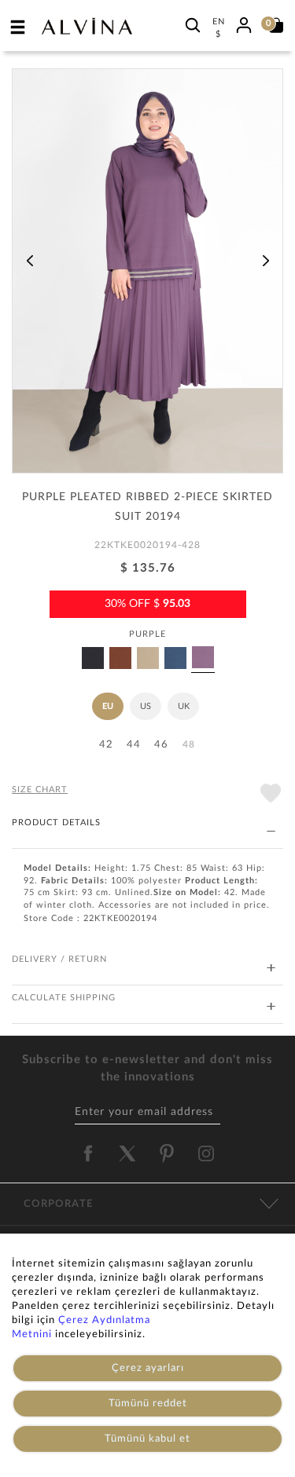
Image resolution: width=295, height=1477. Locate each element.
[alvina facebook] (88, 1153)
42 (106, 745)
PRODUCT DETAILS (56, 822)
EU (107, 706)
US (145, 706)
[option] (147, 276)
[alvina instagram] (207, 1153)
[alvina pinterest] (166, 1153)
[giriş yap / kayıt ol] (243, 23)
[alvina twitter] (127, 1153)
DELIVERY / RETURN (59, 959)
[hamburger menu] (18, 26)
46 (161, 745)
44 (134, 745)
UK (184, 706)
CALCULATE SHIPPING (64, 997)
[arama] (192, 24)
